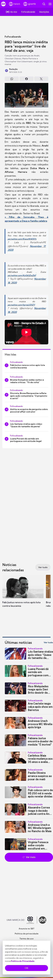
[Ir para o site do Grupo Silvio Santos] (22, 920)
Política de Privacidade (22, 961)
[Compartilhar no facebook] (26, 78)
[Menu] (50, 4)
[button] (23, 594)
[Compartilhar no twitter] (41, 78)
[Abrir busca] (44, 4)
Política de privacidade (26, 933)
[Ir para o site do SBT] (42, 920)
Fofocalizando (13, 36)
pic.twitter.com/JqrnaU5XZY (21, 305)
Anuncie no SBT (26, 928)
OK (26, 968)
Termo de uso (26, 938)
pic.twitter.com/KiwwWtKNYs (22, 239)
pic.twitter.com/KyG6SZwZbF (22, 275)
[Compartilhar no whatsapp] (12, 78)
